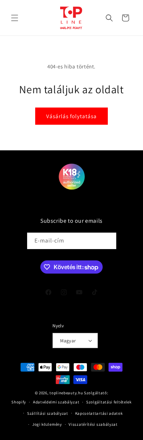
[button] (15, 18)
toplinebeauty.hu (66, 392)
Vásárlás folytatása (71, 116)
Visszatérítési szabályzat (93, 424)
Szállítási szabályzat (47, 413)
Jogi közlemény (47, 424)
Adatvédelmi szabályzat (56, 402)
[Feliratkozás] (108, 240)
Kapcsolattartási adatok (99, 413)
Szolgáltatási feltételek (109, 402)
